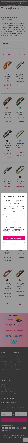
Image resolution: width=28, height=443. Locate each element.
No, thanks (14, 244)
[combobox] (6, 222)
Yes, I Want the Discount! (14, 238)
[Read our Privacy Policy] (24, 230)
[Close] (25, 195)
